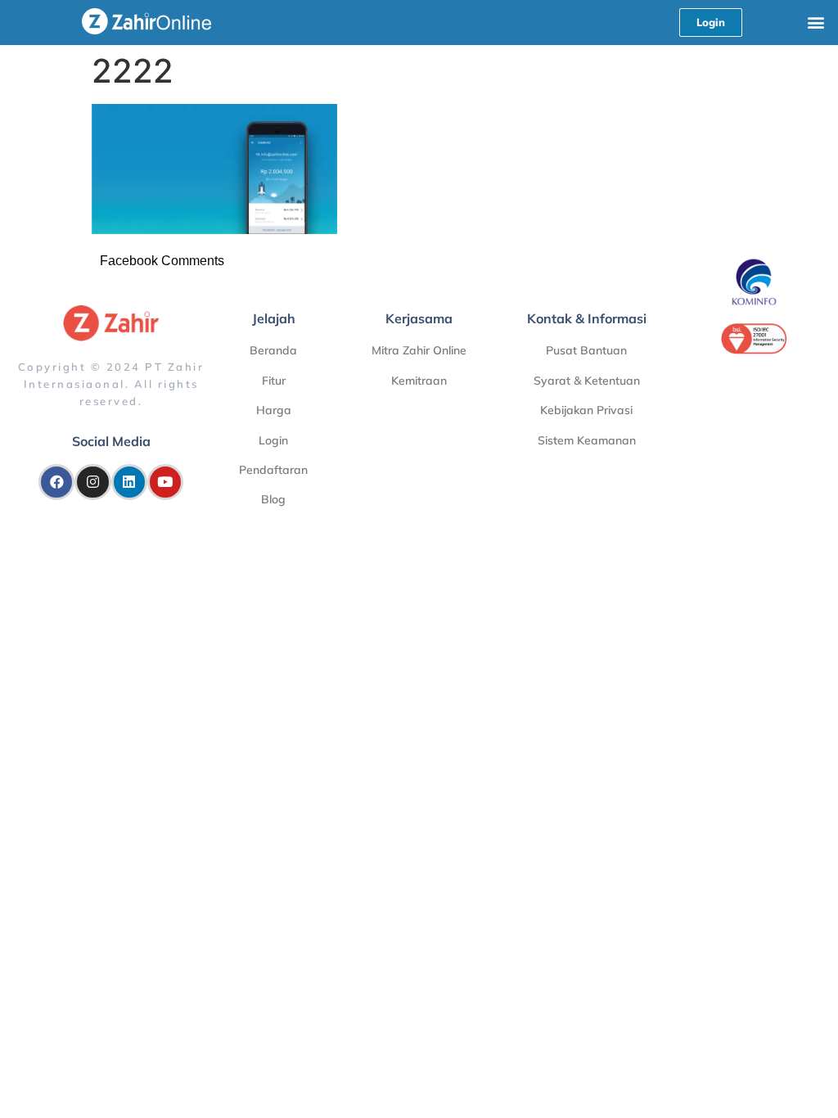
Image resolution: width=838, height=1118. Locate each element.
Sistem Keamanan (587, 440)
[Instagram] (92, 482)
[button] (816, 21)
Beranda (273, 350)
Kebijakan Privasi (586, 410)
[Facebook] (56, 482)
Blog (273, 499)
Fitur (274, 380)
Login (273, 440)
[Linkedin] (129, 482)
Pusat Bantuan (586, 350)
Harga (273, 410)
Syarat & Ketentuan (587, 380)
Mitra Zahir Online (419, 350)
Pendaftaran (273, 469)
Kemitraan (419, 380)
